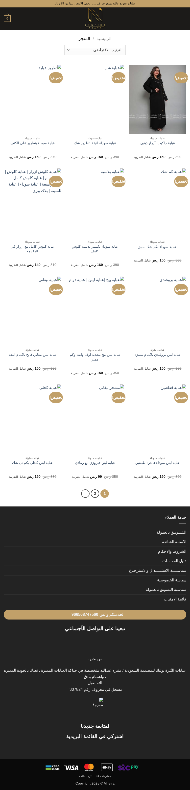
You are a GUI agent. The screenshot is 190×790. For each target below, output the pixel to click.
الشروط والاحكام (172, 551)
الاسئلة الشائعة (174, 542)
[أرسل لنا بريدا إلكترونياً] (86, 641)
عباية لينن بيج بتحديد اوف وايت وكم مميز (95, 357)
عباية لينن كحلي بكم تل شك (32, 463)
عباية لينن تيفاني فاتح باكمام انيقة (32, 355)
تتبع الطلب (86, 776)
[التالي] (85, 493)
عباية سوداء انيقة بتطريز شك (95, 143)
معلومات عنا (103, 776)
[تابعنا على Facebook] (104, 641)
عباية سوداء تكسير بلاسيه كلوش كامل (95, 248)
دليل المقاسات (174, 561)
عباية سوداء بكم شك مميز (157, 247)
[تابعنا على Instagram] (98, 641)
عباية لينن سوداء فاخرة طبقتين (157, 463)
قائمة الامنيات (175, 599)
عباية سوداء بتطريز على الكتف (32, 143)
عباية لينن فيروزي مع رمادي (95, 463)
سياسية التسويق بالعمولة (166, 589)
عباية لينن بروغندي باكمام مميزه (158, 355)
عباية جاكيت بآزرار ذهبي (157, 143)
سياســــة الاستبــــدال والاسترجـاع (157, 570)
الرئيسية (104, 38)
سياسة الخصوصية (171, 580)
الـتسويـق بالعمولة (171, 532)
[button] (183, 18)
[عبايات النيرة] (95, 18)
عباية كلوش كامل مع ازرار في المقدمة (32, 248)
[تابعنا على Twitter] (92, 641)
